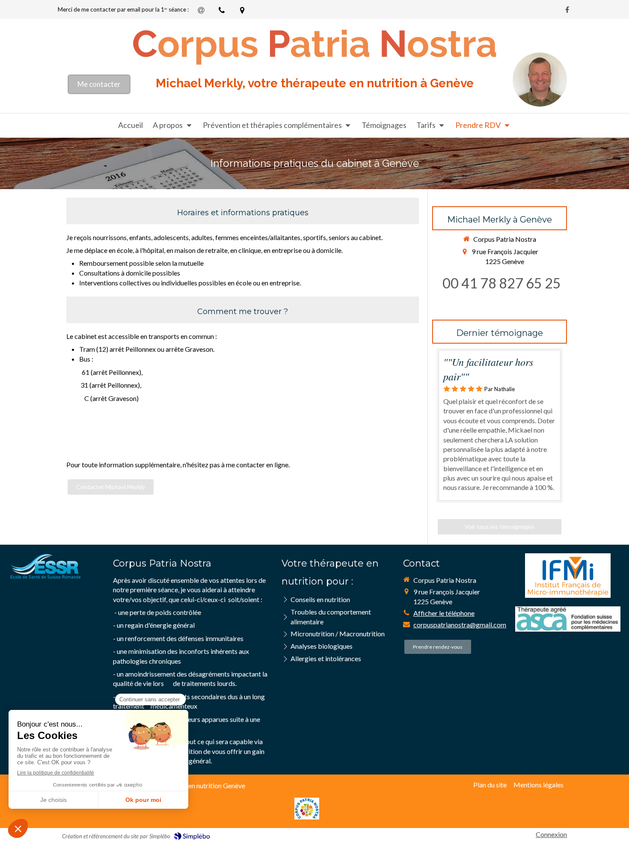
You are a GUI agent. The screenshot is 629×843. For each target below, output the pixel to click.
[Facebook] (567, 11)
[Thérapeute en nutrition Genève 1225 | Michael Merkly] (314, 45)
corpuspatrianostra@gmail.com (459, 624)
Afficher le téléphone (444, 613)
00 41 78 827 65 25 (501, 283)
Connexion (551, 834)
